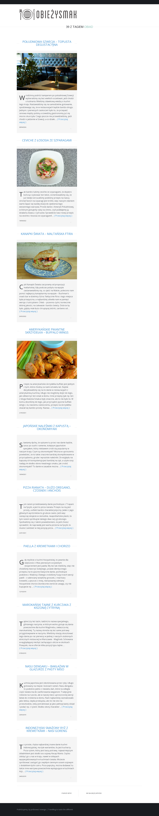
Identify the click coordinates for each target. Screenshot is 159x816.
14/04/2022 (22, 221)
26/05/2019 (22, 715)
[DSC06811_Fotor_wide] (47, 260)
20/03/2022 (22, 316)
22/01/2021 (22, 533)
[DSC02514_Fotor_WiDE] (47, 70)
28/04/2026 (22, 127)
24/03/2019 (22, 776)
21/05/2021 (22, 413)
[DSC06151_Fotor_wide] (47, 359)
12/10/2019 (22, 592)
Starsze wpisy (66, 793)
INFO (132, 12)
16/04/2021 (22, 474)
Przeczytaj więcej (63, 215)
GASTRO (120, 12)
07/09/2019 (22, 653)
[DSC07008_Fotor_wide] (47, 167)
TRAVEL (106, 12)
